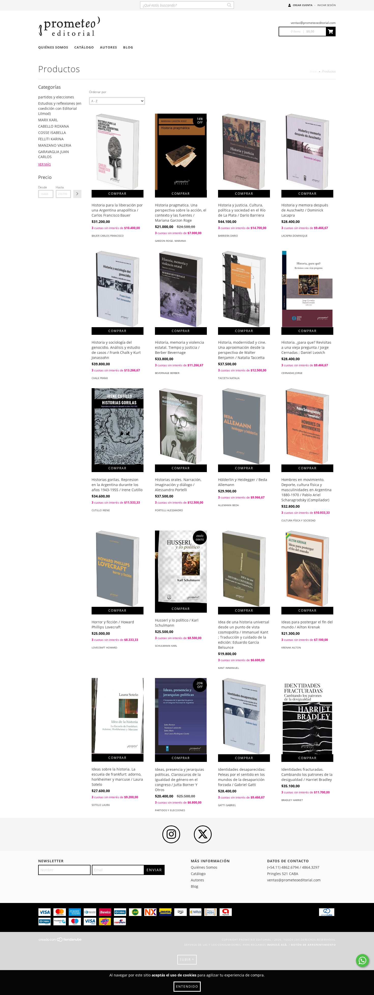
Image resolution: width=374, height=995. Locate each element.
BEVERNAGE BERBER (167, 373)
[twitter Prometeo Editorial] (203, 834)
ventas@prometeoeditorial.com (313, 23)
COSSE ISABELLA (52, 132)
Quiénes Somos (53, 47)
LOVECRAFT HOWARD (104, 647)
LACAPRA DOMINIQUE (294, 235)
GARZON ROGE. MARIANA (170, 241)
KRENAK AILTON (291, 647)
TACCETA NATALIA (228, 378)
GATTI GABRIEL (227, 805)
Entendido (187, 986)
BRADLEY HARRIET (292, 800)
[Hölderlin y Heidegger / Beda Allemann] (244, 433)
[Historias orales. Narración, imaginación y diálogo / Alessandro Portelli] (181, 433)
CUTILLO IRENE (101, 510)
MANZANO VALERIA (54, 145)
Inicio (313, 71)
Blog (128, 47)
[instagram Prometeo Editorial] (171, 834)
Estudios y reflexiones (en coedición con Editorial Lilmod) (59, 108)
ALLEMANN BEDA (228, 505)
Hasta (60, 187)
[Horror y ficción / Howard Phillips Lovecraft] (117, 576)
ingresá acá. (277, 944)
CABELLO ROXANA (53, 126)
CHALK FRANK (100, 378)
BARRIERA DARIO (228, 235)
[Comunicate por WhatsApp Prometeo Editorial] (362, 960)
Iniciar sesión (326, 5)
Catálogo (84, 47)
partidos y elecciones (56, 97)
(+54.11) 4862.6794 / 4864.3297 (293, 867)
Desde (42, 187)
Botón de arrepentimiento (313, 944)
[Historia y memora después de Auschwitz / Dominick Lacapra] (307, 159)
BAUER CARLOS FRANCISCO (108, 235)
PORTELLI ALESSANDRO (169, 510)
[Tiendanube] (60, 941)
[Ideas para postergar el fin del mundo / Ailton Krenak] (307, 576)
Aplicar (77, 194)
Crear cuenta (302, 5)
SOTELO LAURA (101, 805)
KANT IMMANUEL (228, 668)
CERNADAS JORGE (292, 373)
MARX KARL (48, 119)
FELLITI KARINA (51, 139)
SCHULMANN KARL (166, 645)
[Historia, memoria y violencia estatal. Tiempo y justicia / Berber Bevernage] (181, 296)
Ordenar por (97, 92)
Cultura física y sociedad (298, 520)
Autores (108, 47)
